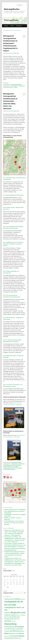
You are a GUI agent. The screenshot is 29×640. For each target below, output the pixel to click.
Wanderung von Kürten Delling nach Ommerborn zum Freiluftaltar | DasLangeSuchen (14, 531)
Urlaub (11, 87)
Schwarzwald (14, 84)
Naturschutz (12, 633)
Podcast (12, 25)
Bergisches (7, 613)
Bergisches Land (18, 612)
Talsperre (11, 638)
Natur (11, 466)
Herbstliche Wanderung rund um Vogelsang (14, 509)
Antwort (15, 87)
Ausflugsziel (22, 599)
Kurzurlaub (17, 629)
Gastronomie (17, 619)
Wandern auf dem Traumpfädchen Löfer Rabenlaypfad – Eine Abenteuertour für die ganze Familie (14, 563)
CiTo (20, 615)
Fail (10, 617)
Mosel (18, 631)
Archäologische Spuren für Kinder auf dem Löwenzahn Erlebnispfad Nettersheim (15, 548)
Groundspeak (19, 627)
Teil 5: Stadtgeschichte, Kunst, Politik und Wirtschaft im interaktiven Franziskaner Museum (13, 243)
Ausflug (16, 599)
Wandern (19, 84)
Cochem (23, 615)
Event (8, 617)
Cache (17, 615)
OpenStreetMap (13, 174)
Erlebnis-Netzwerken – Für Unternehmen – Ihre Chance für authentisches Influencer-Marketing (14, 522)
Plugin (23, 174)
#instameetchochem (9, 599)
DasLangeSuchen (11, 9)
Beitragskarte (19, 25)
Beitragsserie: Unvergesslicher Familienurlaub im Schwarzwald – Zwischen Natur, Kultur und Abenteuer (10, 101)
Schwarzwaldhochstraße (8, 468)
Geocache (7, 621)
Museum (22, 631)
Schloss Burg (7, 636)
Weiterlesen (6, 83)
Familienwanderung (7, 465)
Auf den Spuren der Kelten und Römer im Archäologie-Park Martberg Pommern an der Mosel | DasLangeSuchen (15, 545)
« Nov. (7, 587)
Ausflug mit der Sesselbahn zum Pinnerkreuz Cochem (14, 555)
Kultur (13, 465)
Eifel (5, 617)
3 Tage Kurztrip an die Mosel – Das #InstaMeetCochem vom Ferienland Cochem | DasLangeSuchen (15, 538)
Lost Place (13, 631)
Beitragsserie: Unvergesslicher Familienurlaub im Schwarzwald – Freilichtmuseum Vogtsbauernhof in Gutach (10, 43)
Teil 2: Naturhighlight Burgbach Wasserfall (13, 195)
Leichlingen (6, 631)
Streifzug (6, 638)
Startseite (6, 25)
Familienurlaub (21, 86)
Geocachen (13, 621)
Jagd (5, 629)
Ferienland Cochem (9, 619)
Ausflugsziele (15, 86)
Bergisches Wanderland (10, 615)
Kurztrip (12, 629)
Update (16, 638)
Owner (17, 633)
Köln (21, 629)
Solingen (21, 636)
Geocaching (10, 623)
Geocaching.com (9, 627)
